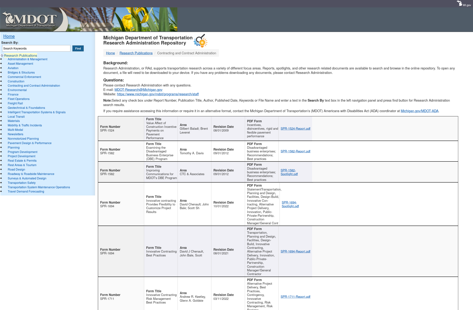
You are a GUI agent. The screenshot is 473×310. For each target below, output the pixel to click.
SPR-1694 (107, 206)
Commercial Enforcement (24, 77)
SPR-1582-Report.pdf (295, 151)
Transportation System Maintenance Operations (39, 187)
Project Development (21, 156)
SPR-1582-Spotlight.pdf (289, 172)
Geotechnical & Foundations (26, 107)
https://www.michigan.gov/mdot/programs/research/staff (158, 93)
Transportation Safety (22, 182)
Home (9, 36)
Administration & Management (27, 59)
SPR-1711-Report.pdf (295, 296)
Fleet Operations (19, 99)
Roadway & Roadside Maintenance (31, 174)
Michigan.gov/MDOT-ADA (419, 110)
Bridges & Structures (21, 72)
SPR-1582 (107, 153)
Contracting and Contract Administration (34, 85)
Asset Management (20, 63)
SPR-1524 (107, 130)
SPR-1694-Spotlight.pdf (290, 204)
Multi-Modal (15, 129)
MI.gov (467, 5)
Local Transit (16, 116)
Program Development (22, 152)
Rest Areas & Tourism (22, 165)
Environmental (17, 90)
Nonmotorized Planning (23, 138)
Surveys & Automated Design (27, 178)
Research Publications (20, 55)
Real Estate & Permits (22, 160)
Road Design (16, 169)
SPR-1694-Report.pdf (295, 251)
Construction (16, 81)
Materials (14, 121)
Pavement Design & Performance (30, 143)
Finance (13, 94)
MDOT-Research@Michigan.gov (138, 89)
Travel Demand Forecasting (26, 191)
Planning (14, 147)
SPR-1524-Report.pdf (295, 128)
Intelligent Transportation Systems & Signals (37, 112)
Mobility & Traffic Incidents (25, 125)
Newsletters (15, 134)
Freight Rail (15, 103)
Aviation (13, 68)
